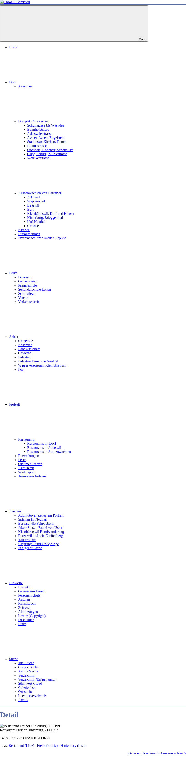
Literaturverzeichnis (32, 696)
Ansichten (25, 86)
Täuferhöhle (27, 540)
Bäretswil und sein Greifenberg (40, 536)
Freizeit (14, 404)
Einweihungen (28, 456)
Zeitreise (24, 607)
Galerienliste (27, 687)
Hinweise (16, 583)
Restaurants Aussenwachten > (164, 753)
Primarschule (27, 285)
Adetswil (33, 197)
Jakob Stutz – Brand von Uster (40, 527)
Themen (15, 511)
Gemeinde (25, 341)
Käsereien (25, 345)
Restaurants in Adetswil (44, 447)
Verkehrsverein (29, 302)
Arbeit (13, 337)
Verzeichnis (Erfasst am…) (37, 679)
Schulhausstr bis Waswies (45, 125)
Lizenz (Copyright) (32, 616)
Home (13, 47)
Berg (30, 209)
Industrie (24, 357)
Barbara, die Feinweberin (36, 523)
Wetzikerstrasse (38, 158)
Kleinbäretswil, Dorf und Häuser (50, 213)
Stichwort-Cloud (30, 683)
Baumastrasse (37, 146)
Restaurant (16, 745)
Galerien (134, 753)
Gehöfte (33, 226)
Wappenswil (36, 201)
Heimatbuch (27, 603)
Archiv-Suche (28, 671)
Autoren (24, 599)
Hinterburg (68, 745)
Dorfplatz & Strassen (33, 121)
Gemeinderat (27, 281)
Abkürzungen (28, 612)
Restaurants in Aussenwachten (49, 452)
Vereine (23, 298)
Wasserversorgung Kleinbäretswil (42, 365)
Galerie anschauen (31, 591)
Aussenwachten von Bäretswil (40, 193)
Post (21, 369)
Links (22, 624)
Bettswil (33, 205)
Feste (22, 460)
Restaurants (26, 439)
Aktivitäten (26, 468)
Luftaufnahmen (29, 234)
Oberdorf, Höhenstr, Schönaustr (50, 150)
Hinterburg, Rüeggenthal (45, 218)
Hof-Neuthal (36, 222)
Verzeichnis (26, 675)
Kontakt (24, 587)
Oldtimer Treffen (30, 464)
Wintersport (26, 472)
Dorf (12, 82)
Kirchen (24, 230)
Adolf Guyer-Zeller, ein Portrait (40, 515)
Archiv (23, 700)
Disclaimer (26, 620)
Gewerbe (24, 353)
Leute (13, 273)
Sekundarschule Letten (34, 289)
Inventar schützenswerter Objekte (42, 238)
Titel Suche (26, 663)
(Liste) (29, 745)
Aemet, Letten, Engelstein (45, 138)
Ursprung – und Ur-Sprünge (38, 544)
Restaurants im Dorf (41, 443)
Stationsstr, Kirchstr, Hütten (46, 142)
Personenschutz (29, 595)
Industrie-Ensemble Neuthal (38, 361)
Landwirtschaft (29, 349)
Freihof (42, 745)
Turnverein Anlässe (32, 476)
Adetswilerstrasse (39, 133)
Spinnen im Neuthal (32, 519)
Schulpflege (26, 293)
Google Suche (28, 667)
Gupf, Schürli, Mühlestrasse (47, 154)
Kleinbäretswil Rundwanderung (41, 532)
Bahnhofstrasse (38, 129)
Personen (24, 277)
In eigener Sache (30, 548)
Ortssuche (25, 692)
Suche (13, 659)
